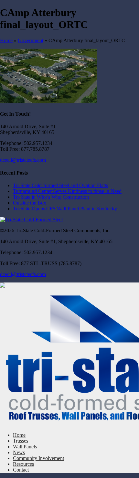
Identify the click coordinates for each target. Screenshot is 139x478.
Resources (23, 464)
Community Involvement (38, 458)
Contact (21, 470)
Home (6, 40)
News (19, 452)
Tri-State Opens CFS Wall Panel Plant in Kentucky (65, 208)
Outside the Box (29, 203)
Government (30, 40)
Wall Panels (25, 446)
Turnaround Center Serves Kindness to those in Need (67, 191)
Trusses (20, 441)
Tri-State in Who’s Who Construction (51, 197)
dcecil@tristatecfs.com (23, 160)
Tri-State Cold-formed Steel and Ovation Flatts (60, 185)
